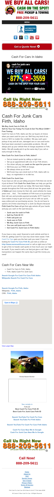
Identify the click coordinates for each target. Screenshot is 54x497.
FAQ (27, 476)
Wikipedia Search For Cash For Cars (17, 278)
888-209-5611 (27, 18)
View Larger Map (8, 346)
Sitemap (27, 487)
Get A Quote (27, 481)
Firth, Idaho (16, 291)
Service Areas (27, 478)
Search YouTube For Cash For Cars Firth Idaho (27, 425)
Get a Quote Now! (25, 46)
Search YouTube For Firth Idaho (27, 420)
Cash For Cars (8, 239)
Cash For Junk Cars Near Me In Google (27, 432)
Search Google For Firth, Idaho (15, 288)
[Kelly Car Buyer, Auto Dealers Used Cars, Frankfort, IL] (27, 30)
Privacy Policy (27, 483)
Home (27, 472)
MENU (27, 22)
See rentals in (27, 404)
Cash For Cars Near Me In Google (27, 430)
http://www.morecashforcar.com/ (16, 244)
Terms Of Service (27, 485)
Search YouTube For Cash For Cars (27, 417)
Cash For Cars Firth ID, (20, 242)
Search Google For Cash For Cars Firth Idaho (21, 275)
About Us (27, 474)
